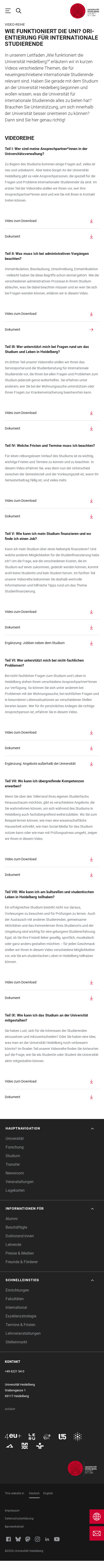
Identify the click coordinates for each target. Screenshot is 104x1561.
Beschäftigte (16, 1227)
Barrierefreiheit (14, 1526)
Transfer (13, 1164)
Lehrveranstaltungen (23, 1333)
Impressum (12, 1510)
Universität (15, 1138)
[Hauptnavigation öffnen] (10, 11)
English (48, 1493)
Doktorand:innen (20, 1236)
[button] (50, 1128)
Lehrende (13, 1244)
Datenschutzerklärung (19, 1518)
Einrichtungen (17, 1290)
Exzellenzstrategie (21, 1316)
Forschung (15, 1147)
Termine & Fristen (20, 1324)
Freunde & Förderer (22, 1262)
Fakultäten (15, 1299)
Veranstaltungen (20, 1181)
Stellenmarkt (16, 1342)
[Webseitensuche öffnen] (20, 11)
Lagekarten (15, 1190)
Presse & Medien (20, 1253)
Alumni (12, 1218)
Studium (13, 1156)
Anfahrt (10, 1409)
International (16, 1307)
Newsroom (15, 1173)
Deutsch (34, 1493)
